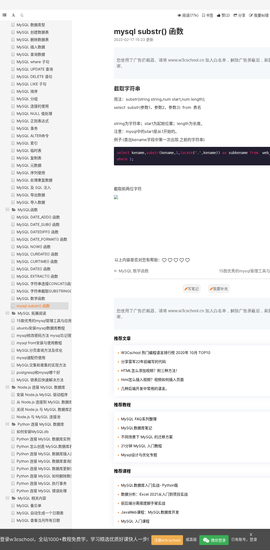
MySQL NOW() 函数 (34, 246)
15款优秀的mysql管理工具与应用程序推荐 (51, 320)
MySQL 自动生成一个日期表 (40, 513)
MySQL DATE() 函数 (34, 269)
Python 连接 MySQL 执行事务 (42, 483)
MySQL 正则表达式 (33, 121)
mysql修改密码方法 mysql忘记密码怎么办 (51, 335)
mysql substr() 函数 (33, 306)
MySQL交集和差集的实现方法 (41, 365)
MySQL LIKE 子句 (31, 84)
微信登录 (218, 540)
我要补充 (220, 288)
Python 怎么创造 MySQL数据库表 (45, 446)
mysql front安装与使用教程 (39, 343)
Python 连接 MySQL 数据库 (41, 424)
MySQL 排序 (27, 91)
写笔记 (193, 288)
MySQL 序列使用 (31, 172)
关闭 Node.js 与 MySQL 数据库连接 (46, 409)
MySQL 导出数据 (31, 195)
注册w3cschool (167, 540)
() (225, 15)
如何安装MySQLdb (33, 431)
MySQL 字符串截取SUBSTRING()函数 (48, 291)
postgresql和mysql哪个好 (38, 372)
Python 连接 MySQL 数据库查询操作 (47, 461)
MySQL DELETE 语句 (34, 76)
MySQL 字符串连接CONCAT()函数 (45, 283)
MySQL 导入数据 (31, 202)
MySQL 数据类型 (31, 24)
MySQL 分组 (27, 98)
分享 (241, 15)
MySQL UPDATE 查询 (35, 69)
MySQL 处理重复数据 (34, 180)
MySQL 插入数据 (31, 47)
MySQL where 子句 (33, 61)
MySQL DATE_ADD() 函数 (38, 217)
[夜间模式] (22, 15)
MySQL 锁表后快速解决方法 (40, 379)
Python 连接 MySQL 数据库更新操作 (47, 468)
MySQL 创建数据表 (33, 32)
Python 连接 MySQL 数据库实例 (43, 439)
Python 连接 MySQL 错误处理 (42, 490)
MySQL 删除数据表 (33, 39)
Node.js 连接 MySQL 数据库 (41, 387)
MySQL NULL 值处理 (34, 113)
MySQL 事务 (27, 128)
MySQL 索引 (27, 143)
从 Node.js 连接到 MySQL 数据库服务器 (50, 402)
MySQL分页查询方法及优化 (39, 350)
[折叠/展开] (4, 15)
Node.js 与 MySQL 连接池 (38, 416)
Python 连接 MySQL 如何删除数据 (45, 476)
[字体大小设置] (13, 15)
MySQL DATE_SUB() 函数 (38, 224)
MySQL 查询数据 (31, 54)
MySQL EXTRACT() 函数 (37, 276)
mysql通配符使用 (31, 357)
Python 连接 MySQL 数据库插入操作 (47, 453)
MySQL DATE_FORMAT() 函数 (42, 239)
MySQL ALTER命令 (33, 135)
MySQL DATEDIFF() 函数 (38, 232)
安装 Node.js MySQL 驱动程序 (42, 394)
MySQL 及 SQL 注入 (34, 187)
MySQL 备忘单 (29, 505)
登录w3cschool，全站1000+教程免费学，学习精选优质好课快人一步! (74, 539)
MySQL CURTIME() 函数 (37, 261)
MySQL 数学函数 (31, 298)
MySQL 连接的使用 (33, 106)
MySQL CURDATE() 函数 (37, 254)
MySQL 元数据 (29, 165)
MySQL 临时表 (29, 150)
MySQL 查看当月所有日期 (38, 520)
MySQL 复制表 (29, 158)
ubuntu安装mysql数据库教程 (41, 328)
